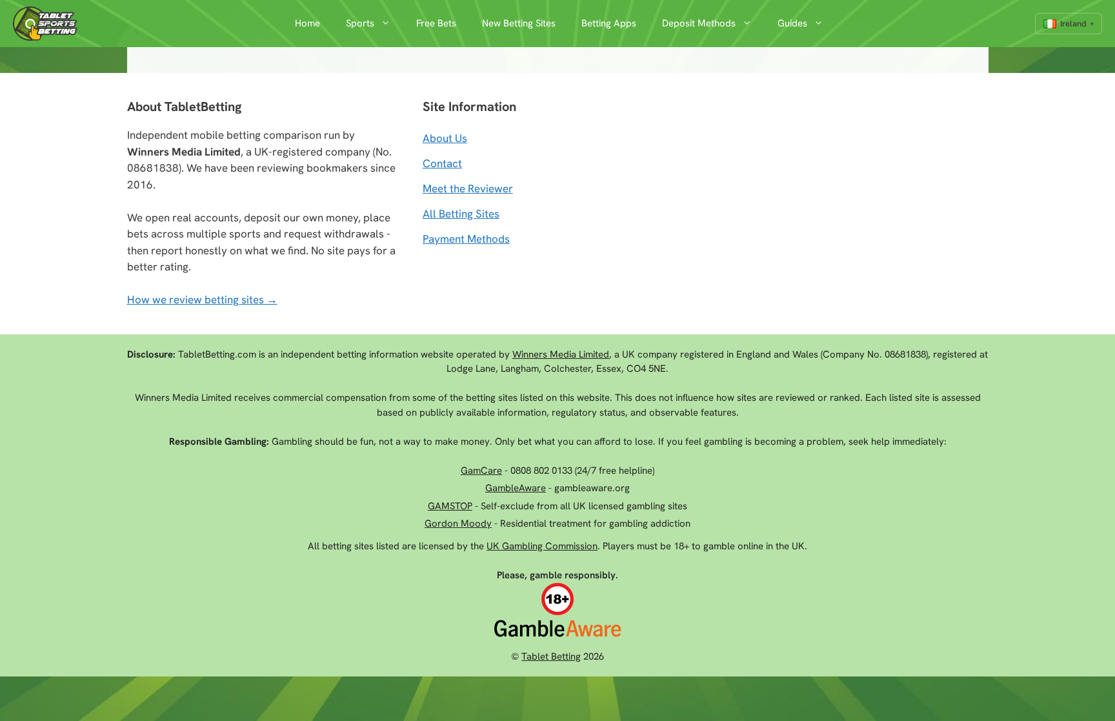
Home (307, 23)
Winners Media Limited (560, 354)
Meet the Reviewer (468, 188)
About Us (445, 138)
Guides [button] (792, 23)
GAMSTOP (450, 506)
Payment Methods (466, 239)
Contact (442, 163)
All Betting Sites (461, 214)
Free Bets (436, 23)
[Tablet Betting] (48, 23)
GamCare (481, 470)
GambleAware (515, 488)
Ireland (1073, 23)
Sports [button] (360, 23)
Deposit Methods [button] (699, 23)
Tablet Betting (551, 656)
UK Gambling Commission (542, 546)
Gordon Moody (458, 523)
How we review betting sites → (202, 299)
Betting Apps (608, 23)
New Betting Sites (519, 23)
